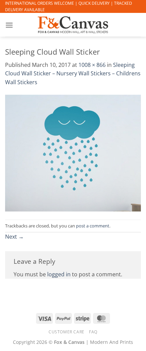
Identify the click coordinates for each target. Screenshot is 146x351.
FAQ (93, 332)
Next (14, 236)
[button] (9, 25)
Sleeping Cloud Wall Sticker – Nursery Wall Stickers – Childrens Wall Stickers (73, 73)
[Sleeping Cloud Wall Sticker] (73, 152)
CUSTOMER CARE (67, 332)
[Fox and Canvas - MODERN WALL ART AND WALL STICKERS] (73, 24)
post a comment (92, 226)
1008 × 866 (92, 65)
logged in (59, 274)
